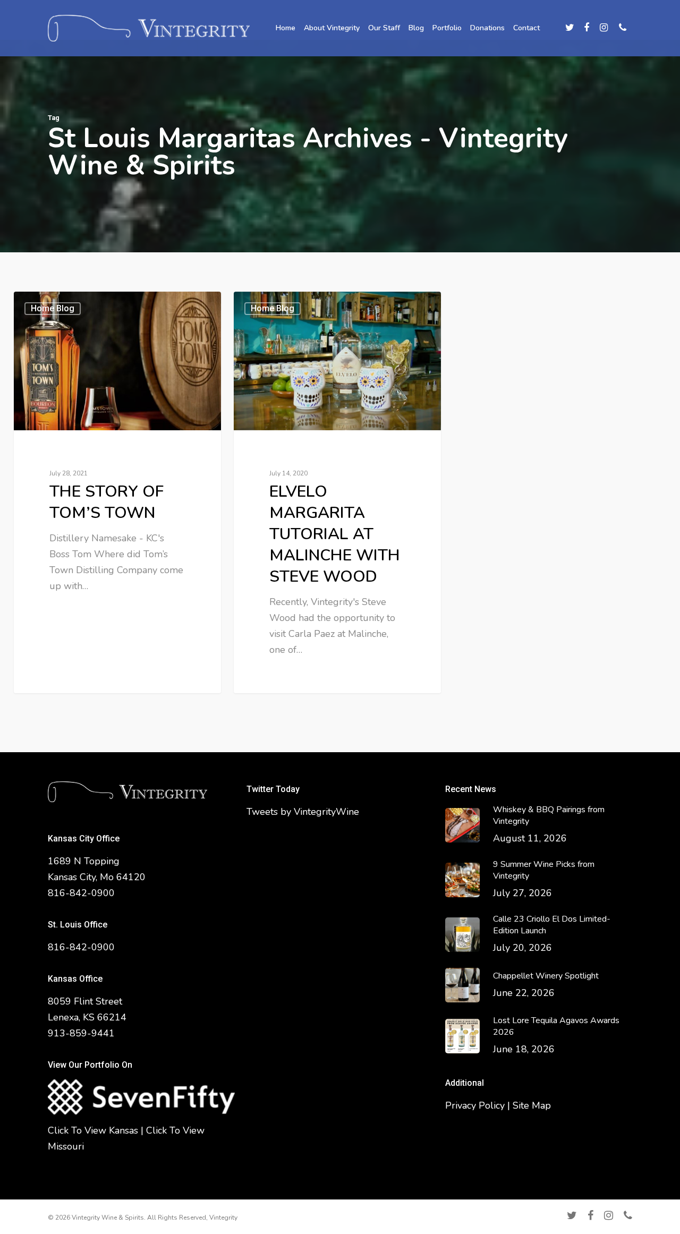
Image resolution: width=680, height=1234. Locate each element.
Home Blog (52, 308)
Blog (416, 28)
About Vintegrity (332, 28)
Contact (526, 28)
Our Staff (384, 28)
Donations (487, 28)
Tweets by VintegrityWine (302, 811)
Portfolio (447, 28)
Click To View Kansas (93, 1130)
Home (285, 28)
